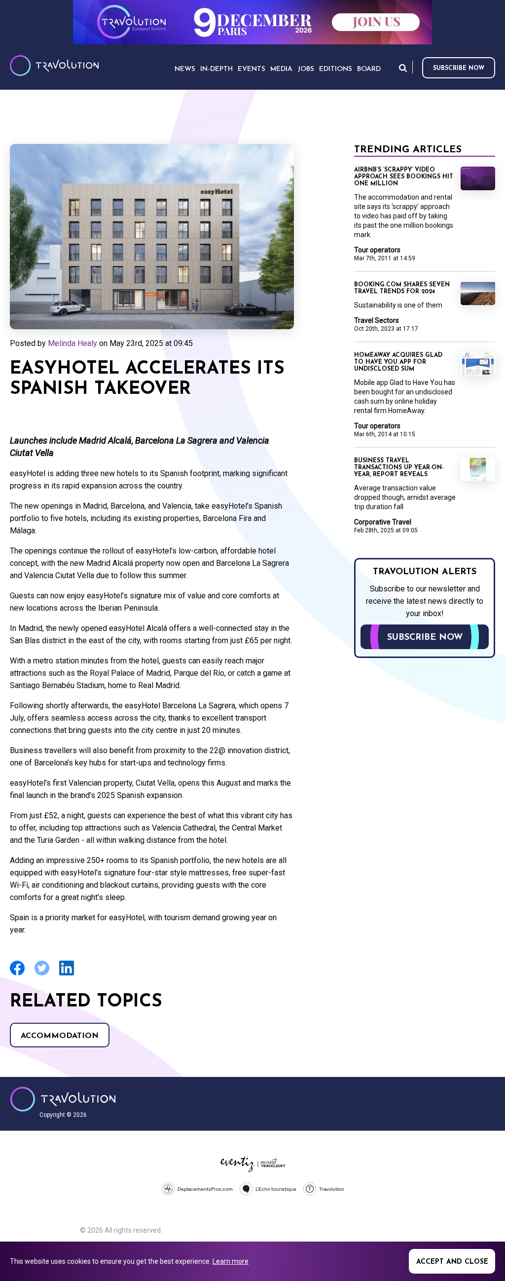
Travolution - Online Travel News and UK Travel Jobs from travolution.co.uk (63, 1099)
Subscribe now (458, 68)
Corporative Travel (382, 522)
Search (403, 68)
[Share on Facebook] (17, 974)
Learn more (231, 1261)
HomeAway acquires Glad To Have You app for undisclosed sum (398, 362)
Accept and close (452, 1262)
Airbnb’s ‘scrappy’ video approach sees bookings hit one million (403, 177)
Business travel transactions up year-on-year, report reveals (398, 468)
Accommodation (60, 1036)
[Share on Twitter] (42, 974)
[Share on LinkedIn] (66, 974)
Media (281, 69)
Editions (335, 69)
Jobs (305, 69)
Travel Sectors (376, 320)
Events (251, 69)
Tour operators (377, 250)
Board (369, 69)
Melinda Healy (72, 343)
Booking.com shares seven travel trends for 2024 (402, 288)
